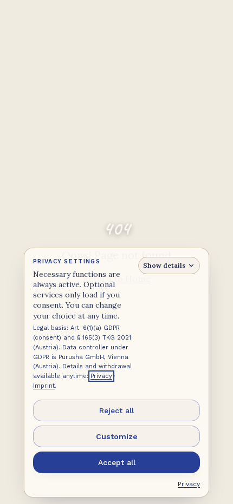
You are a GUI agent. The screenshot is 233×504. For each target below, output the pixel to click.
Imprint (44, 385)
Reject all (116, 410)
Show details (164, 265)
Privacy (101, 376)
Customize (117, 436)
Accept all (116, 462)
